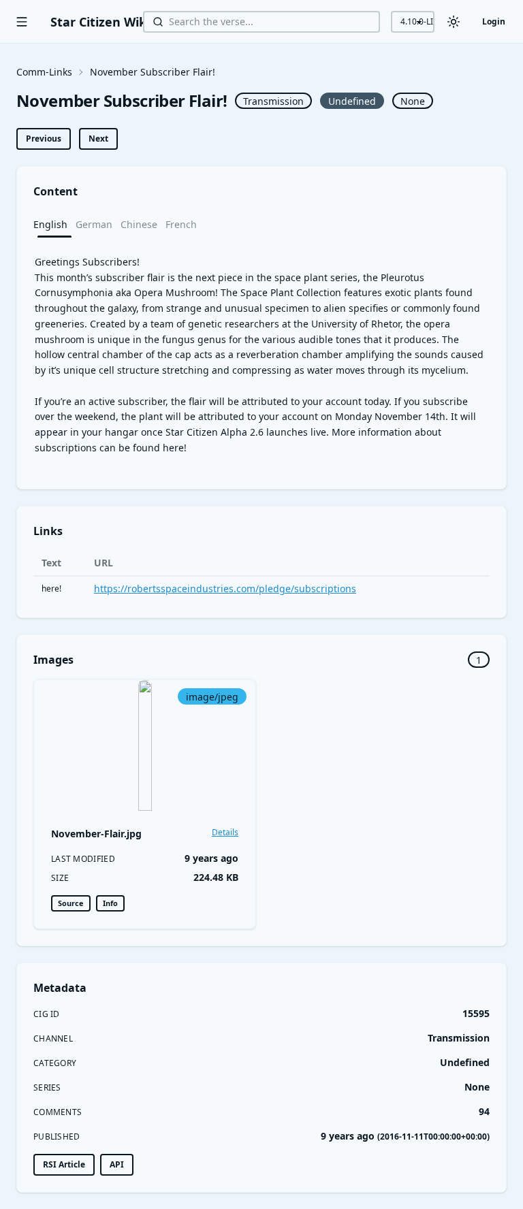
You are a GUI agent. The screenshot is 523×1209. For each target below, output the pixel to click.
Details (225, 832)
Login (493, 21)
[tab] (54, 224)
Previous (43, 138)
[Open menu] (21, 21)
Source (71, 903)
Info (110, 903)
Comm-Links (44, 71)
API (117, 1164)
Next (98, 138)
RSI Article (64, 1164)
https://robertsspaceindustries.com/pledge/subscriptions (225, 588)
